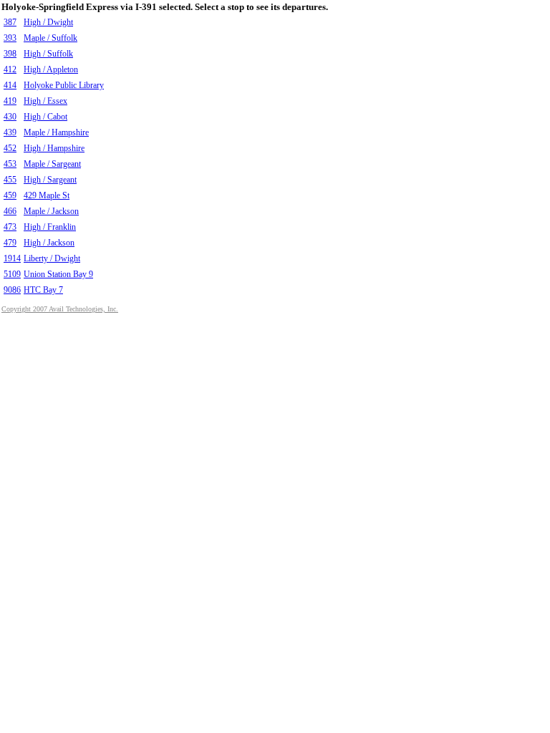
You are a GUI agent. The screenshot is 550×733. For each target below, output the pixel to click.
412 (10, 69)
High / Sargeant (50, 180)
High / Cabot (45, 117)
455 (10, 180)
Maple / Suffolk (50, 38)
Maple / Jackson (51, 211)
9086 (12, 290)
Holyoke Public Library (64, 85)
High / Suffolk (48, 54)
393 (10, 38)
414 (10, 85)
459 (10, 195)
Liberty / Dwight (52, 258)
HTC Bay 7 (43, 290)
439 (10, 132)
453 (10, 164)
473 (10, 227)
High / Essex (45, 101)
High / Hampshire (54, 148)
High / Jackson (49, 243)
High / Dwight (48, 22)
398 (10, 54)
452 (10, 148)
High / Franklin (50, 227)
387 (10, 22)
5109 (12, 274)
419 (10, 101)
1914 (12, 258)
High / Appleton (51, 69)
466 (10, 211)
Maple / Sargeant (52, 164)
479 (10, 243)
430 (10, 117)
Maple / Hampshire (56, 132)
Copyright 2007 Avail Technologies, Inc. (59, 309)
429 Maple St (46, 195)
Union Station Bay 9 (58, 274)
